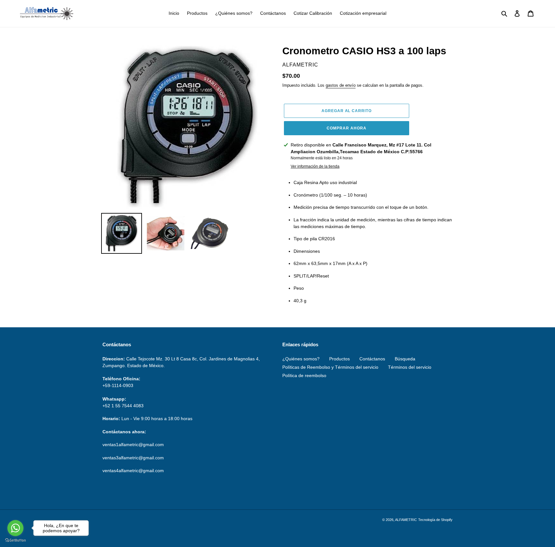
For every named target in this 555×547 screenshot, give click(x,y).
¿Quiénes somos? (301, 358)
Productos (339, 358)
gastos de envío (341, 85)
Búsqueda (405, 358)
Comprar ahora (346, 128)
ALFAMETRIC (406, 520)
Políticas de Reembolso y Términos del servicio (330, 367)
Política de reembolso (304, 375)
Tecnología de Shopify (435, 520)
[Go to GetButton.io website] (15, 540)
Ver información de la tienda (315, 166)
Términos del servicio (409, 367)
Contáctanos (372, 358)
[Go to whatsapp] (15, 528)
